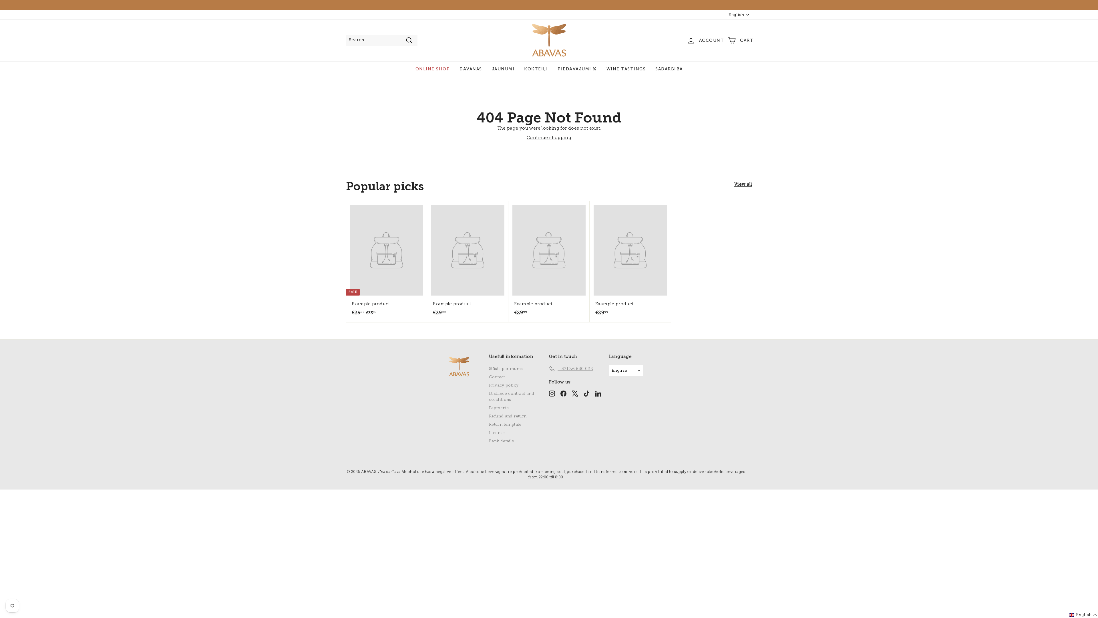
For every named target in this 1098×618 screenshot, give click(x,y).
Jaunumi (503, 69)
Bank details (501, 441)
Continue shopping (549, 138)
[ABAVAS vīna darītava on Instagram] (552, 393)
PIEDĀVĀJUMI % (577, 69)
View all (743, 185)
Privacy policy (503, 385)
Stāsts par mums (506, 369)
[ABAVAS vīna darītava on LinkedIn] (598, 393)
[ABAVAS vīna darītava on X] (575, 393)
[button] (1083, 615)
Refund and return (507, 416)
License (497, 433)
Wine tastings (626, 69)
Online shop (432, 69)
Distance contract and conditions (511, 397)
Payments (499, 408)
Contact (497, 377)
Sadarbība (669, 69)
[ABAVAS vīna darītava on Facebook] (563, 393)
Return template (505, 425)
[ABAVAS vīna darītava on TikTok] (587, 393)
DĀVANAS (471, 69)
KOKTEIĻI (536, 69)
